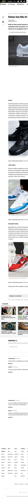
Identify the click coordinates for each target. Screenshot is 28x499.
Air (14, 103)
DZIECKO (9, 6)
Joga (15, 448)
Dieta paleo (10, 473)
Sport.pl (26, 484)
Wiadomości (21, 484)
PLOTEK (12, 4)
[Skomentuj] (3, 22)
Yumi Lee (3, 459)
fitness (9, 13)
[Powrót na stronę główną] (27, 1)
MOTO (13, 6)
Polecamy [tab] (5, 304)
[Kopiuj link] (3, 17)
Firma (9, 227)
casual (12, 299)
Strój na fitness (15, 13)
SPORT (8, 4)
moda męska (17, 299)
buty (9, 299)
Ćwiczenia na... (21, 4)
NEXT (15, 1)
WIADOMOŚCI (9, 1)
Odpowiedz (10, 363)
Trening (23, 448)
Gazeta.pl (16, 484)
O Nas (20, 492)
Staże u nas (25, 492)
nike (22, 299)
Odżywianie (3, 4)
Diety (9, 448)
